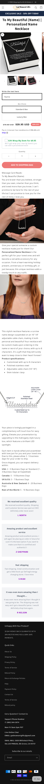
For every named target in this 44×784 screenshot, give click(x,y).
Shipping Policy (10, 657)
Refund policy (10, 705)
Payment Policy (10, 689)
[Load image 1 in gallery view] (12, 80)
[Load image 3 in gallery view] (32, 80)
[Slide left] (4, 81)
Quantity (22, 151)
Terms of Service (11, 668)
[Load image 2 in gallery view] (22, 80)
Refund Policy (10, 673)
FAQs (6, 684)
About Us (8, 651)
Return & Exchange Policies (15, 678)
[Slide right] (39, 81)
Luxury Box (22, 117)
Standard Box (22, 109)
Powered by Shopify (29, 779)
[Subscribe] (36, 757)
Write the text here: (10, 91)
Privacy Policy (10, 662)
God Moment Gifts (18, 779)
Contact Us (9, 694)
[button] (3, 7)
